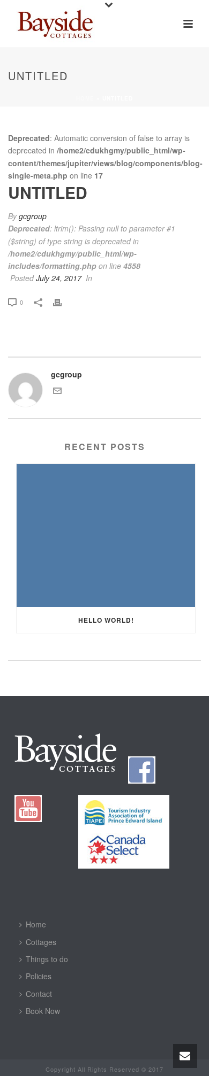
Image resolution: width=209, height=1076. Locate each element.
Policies (38, 976)
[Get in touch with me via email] (57, 391)
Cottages (41, 941)
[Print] (62, 302)
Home (85, 98)
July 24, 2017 (58, 278)
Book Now (43, 1010)
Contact (39, 993)
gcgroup (33, 216)
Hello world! (106, 620)
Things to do (47, 959)
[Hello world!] (106, 535)
